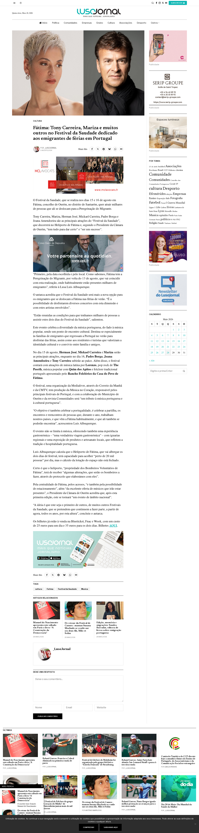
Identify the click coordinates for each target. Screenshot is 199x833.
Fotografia (176, 198)
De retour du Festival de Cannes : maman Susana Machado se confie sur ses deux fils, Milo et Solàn (78, 628)
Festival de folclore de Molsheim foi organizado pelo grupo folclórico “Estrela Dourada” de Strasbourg (99, 762)
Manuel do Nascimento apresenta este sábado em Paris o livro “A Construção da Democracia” (45, 627)
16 (179, 341)
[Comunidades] (78, 253)
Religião (153, 223)
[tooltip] (156, 2)
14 (168, 341)
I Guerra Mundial (175, 203)
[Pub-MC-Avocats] (78, 175)
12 (157, 341)
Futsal (163, 203)
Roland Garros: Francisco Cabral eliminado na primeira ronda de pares (58, 760)
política (165, 219)
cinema (179, 170)
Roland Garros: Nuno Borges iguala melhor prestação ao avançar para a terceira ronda (139, 804)
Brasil (160, 170)
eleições (169, 194)
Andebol (161, 167)
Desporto (171, 189)
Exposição (161, 198)
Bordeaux (153, 170)
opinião (163, 215)
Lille (158, 207)
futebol (154, 203)
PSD (174, 220)
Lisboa (163, 208)
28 (168, 352)
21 (168, 346)
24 (184, 346)
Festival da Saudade (67, 589)
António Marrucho (93, 810)
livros (170, 207)
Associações (173, 166)
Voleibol (174, 223)
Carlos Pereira (170, 767)
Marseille (168, 211)
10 (184, 335)
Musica (84, 589)
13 (162, 341)
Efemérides (157, 194)
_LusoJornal (50, 148)
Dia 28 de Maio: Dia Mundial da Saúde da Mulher (176, 806)
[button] (184, 371)
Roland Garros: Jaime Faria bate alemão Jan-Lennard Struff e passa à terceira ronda (139, 762)
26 (157, 352)
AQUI (113, 525)
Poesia (158, 220)
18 (152, 346)
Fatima (50, 589)
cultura (38, 589)
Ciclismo (171, 170)
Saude (161, 223)
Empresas (179, 194)
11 (152, 341)
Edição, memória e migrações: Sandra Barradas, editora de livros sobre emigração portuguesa (108, 627)
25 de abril (153, 167)
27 (162, 352)
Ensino (152, 198)
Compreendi (88, 827)
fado (168, 198)
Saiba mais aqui (111, 827)
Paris (171, 215)
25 (152, 352)
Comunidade (160, 175)
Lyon (161, 211)
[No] (195, 824)
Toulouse (167, 223)
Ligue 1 (152, 208)
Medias (174, 211)
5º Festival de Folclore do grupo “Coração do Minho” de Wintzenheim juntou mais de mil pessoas (58, 805)
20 (162, 346)
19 (157, 346)
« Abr (151, 360)
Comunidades (159, 180)
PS (171, 220)
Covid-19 (174, 184)
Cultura (37, 121)
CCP (166, 170)
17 (184, 341)
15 (173, 341)
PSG (178, 220)
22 (173, 346)
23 (179, 346)
